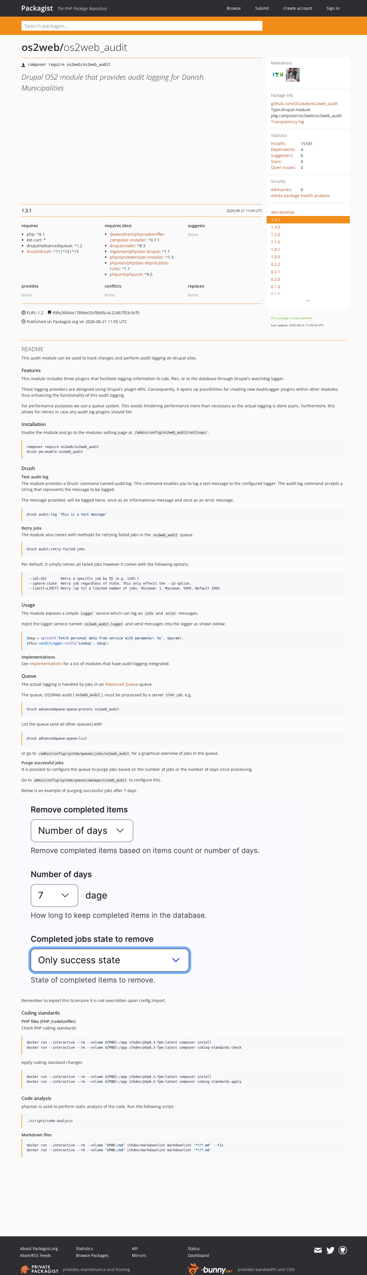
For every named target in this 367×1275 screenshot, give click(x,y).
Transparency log (287, 121)
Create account (297, 8)
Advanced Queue (121, 684)
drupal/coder (122, 245)
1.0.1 (275, 249)
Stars (276, 161)
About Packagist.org (39, 1248)
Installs (278, 143)
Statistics (84, 1248)
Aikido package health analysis (300, 195)
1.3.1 (275, 219)
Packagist (37, 8)
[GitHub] (343, 1250)
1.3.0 (275, 227)
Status (194, 1248)
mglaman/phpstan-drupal (135, 251)
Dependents (282, 149)
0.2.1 (275, 271)
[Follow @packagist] (330, 1250)
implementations (46, 663)
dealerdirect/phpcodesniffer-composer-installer (137, 237)
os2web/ (43, 47)
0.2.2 (275, 264)
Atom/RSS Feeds (35, 1255)
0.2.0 (275, 279)
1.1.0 (275, 242)
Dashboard (198, 1255)
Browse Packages (92, 1255)
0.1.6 (275, 286)
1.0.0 (275, 257)
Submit (262, 8)
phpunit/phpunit (126, 274)
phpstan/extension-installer (136, 257)
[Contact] (318, 1250)
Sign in (333, 8)
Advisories (281, 189)
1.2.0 (275, 234)
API (135, 1248)
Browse (234, 8)
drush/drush (39, 251)
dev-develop (282, 212)
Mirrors (139, 1255)
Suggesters (281, 155)
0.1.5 (275, 294)
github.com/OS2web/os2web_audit (304, 103)
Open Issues (283, 167)
